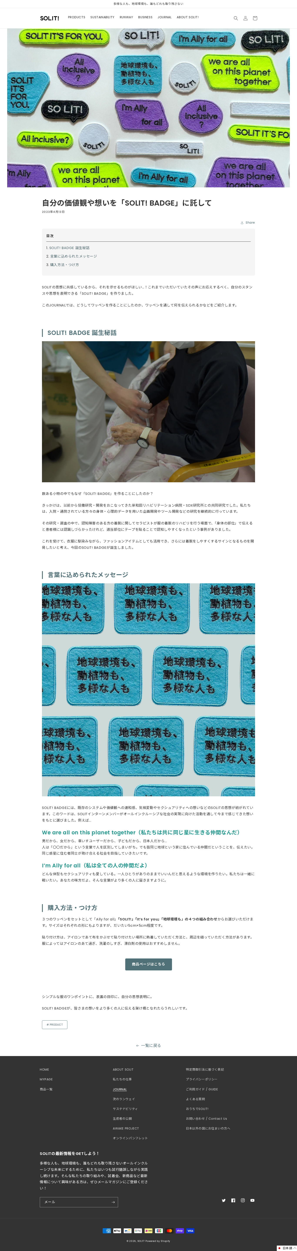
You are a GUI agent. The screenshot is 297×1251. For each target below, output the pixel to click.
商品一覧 (46, 1089)
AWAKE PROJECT (126, 1128)
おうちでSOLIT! (197, 1109)
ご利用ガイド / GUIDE (202, 1089)
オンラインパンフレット (130, 1138)
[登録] (113, 1202)
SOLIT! (141, 1241)
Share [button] (250, 222)
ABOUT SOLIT (123, 1069)
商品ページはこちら (148, 964)
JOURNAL (120, 1089)
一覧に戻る (151, 1045)
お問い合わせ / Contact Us (206, 1118)
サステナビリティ (125, 1109)
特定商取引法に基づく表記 (205, 1069)
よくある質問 (195, 1099)
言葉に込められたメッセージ (73, 256)
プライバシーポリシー (202, 1079)
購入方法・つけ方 (64, 264)
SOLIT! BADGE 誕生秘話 (69, 247)
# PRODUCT (55, 1024)
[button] (236, 18)
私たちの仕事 (122, 1079)
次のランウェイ (124, 1099)
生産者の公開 (122, 1118)
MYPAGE (46, 1079)
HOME (44, 1069)
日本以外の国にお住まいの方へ (208, 1128)
